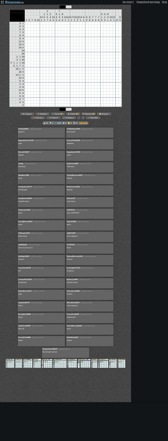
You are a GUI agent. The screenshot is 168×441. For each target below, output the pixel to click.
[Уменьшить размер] (78, 117)
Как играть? (128, 2)
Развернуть (69, 118)
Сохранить (28, 114)
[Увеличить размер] (83, 117)
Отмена (54, 118)
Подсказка (89, 114)
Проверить (43, 114)
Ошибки (74, 114)
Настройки (94, 118)
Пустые (58, 114)
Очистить (39, 118)
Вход (164, 2)
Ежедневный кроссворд (148, 2)
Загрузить (105, 114)
